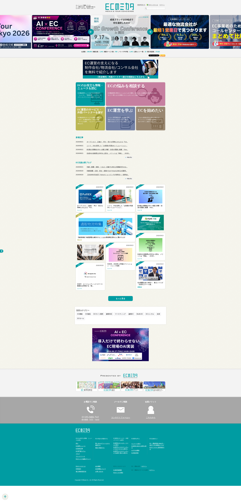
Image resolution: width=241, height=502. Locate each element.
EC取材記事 (79, 448)
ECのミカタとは (80, 466)
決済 (158, 314)
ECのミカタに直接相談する (156, 448)
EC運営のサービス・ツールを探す (120, 444)
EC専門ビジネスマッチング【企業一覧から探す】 (120, 452)
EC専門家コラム (80, 451)
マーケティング (120, 314)
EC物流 (88, 314)
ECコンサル (150, 314)
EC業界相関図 (117, 470)
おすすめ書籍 (135, 450)
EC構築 (79, 314)
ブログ (78, 454)
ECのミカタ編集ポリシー (83, 459)
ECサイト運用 (98, 314)
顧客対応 (109, 314)
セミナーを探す (136, 443)
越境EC (131, 314)
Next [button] (150, 32)
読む (77, 443)
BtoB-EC (140, 314)
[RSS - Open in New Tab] (162, 55)
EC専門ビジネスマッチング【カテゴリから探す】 (120, 448)
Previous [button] (91, 32)
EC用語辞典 (134, 453)
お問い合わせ (99, 471)
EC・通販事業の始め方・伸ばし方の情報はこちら (156, 444)
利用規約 (78, 469)
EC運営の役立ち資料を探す (138, 447)
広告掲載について (100, 469)
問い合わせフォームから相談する (102, 444)
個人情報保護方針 (81, 471)
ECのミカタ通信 (118, 472)
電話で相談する (99, 448)
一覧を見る (129, 157)
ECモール (80, 318)
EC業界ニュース (80, 446)
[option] (61, 32)
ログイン (144, 466)
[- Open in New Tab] (61, 32)
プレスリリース (80, 456)
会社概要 (98, 466)
